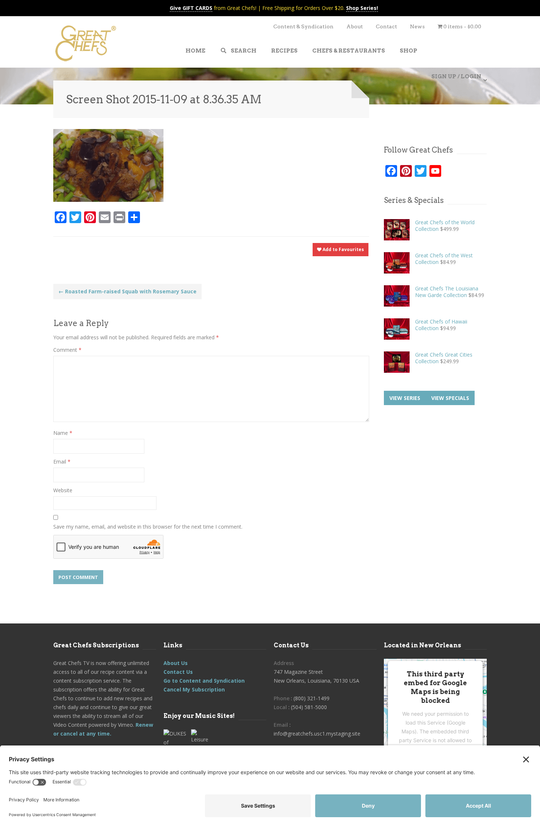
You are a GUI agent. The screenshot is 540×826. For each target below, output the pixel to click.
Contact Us (178, 671)
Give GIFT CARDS (191, 7)
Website (62, 490)
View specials (450, 397)
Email (62, 461)
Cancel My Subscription (194, 689)
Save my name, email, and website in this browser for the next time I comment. (147, 526)
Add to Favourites (342, 249)
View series (404, 397)
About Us (175, 662)
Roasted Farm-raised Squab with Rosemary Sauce (127, 291)
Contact (386, 26)
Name (62, 432)
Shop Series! (362, 7)
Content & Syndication (303, 26)
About (354, 26)
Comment (67, 349)
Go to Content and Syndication (204, 680)
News (417, 26)
